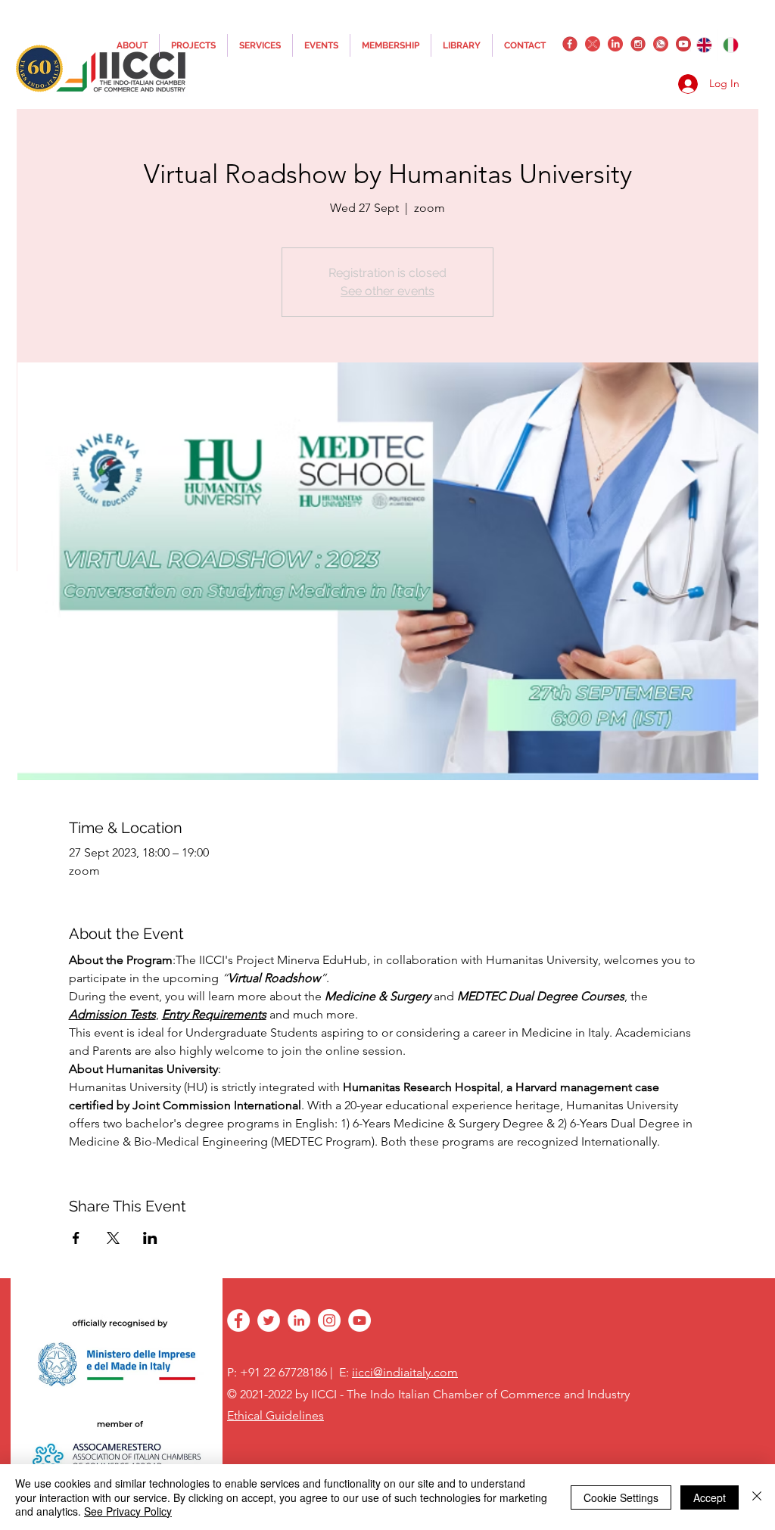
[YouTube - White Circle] (359, 1320)
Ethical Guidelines (275, 1415)
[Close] (757, 1497)
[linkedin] (615, 43)
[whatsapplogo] (660, 43)
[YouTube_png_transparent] (683, 43)
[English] (704, 45)
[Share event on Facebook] (76, 1238)
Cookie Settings (621, 1497)
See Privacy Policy (128, 1511)
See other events (387, 291)
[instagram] (638, 43)
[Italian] (731, 45)
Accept (709, 1497)
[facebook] (569, 43)
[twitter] (592, 43)
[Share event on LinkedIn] (150, 1238)
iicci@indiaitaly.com (405, 1372)
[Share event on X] (113, 1238)
